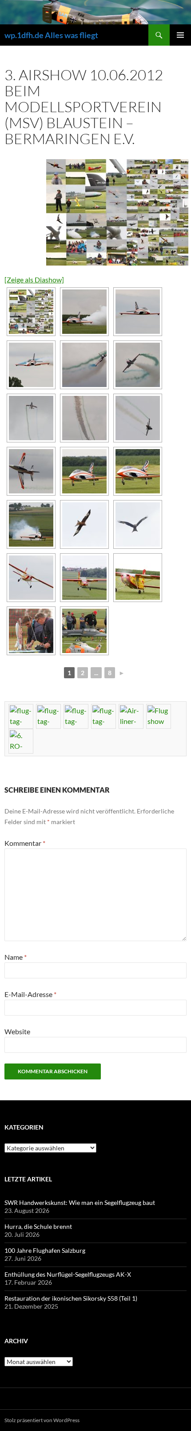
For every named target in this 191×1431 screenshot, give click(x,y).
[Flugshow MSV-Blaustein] (115, 212)
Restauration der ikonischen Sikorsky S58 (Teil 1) (70, 1298)
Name (15, 957)
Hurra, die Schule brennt (38, 1226)
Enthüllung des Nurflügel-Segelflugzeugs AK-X (67, 1274)
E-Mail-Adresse (30, 994)
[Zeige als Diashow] (34, 279)
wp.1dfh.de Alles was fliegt (51, 35)
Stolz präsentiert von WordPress (42, 1420)
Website (17, 1031)
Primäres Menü (180, 35)
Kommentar (24, 843)
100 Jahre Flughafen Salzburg (44, 1250)
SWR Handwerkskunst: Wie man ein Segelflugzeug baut (79, 1202)
